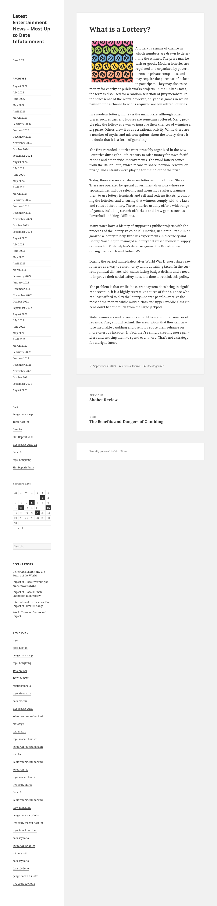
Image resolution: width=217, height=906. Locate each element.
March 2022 (20, 346)
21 (37, 513)
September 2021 (22, 384)
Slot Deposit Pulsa (23, 467)
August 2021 (20, 390)
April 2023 (19, 263)
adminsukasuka (131, 366)
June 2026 (19, 99)
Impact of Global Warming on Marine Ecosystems (31, 583)
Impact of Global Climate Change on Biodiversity (27, 594)
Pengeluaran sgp (23, 414)
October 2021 (21, 377)
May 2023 (19, 257)
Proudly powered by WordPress (108, 451)
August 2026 (20, 86)
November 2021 (22, 371)
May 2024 (19, 181)
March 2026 (20, 117)
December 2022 (22, 289)
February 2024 (22, 200)
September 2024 (22, 155)
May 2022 (19, 333)
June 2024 (19, 175)
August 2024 (20, 162)
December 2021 (22, 365)
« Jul (20, 528)
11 (20, 508)
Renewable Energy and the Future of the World (29, 573)
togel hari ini (20, 648)
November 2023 (22, 219)
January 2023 (21, 282)
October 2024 (21, 149)
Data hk (17, 429)
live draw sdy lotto (24, 883)
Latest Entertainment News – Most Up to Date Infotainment (31, 28)
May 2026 (19, 105)
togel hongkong (22, 663)
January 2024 (21, 206)
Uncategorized (155, 366)
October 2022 (21, 301)
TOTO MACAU (21, 678)
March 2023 (20, 270)
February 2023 (22, 276)
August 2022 (20, 314)
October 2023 (21, 225)
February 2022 (22, 352)
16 (48, 508)
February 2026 (22, 124)
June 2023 (19, 251)
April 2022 (19, 339)
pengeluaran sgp (23, 655)
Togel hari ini (21, 422)
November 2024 (22, 143)
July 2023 (18, 244)
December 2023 (22, 213)
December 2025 (22, 136)
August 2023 (20, 238)
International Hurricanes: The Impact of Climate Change (31, 604)
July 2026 (18, 92)
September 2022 (22, 308)
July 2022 (18, 320)
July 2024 (18, 168)
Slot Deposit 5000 (23, 437)
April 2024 (19, 187)
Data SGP (18, 60)
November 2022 (22, 295)
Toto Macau (20, 670)
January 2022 (21, 358)
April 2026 (19, 111)
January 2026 (21, 130)
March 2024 (20, 194)
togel (15, 640)
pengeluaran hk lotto (25, 876)
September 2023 (22, 232)
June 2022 (19, 326)
